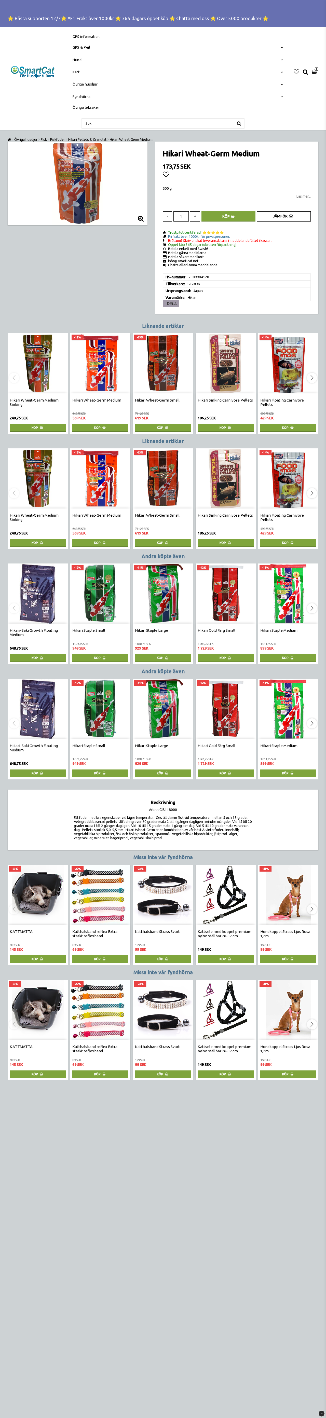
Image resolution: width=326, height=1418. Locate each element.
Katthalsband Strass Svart (157, 931)
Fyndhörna (82, 97)
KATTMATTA (21, 931)
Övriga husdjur (85, 84)
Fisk (44, 139)
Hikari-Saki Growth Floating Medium (34, 632)
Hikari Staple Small (88, 630)
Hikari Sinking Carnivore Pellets (225, 400)
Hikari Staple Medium (278, 630)
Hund (77, 60)
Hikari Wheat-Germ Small (157, 400)
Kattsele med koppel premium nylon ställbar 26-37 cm (224, 933)
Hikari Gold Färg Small (216, 630)
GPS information (86, 37)
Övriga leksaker (86, 107)
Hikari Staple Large (151, 630)
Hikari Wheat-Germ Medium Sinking (34, 402)
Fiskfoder (57, 139)
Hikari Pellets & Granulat (87, 139)
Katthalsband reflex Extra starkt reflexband (94, 933)
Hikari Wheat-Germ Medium (131, 139)
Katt (76, 72)
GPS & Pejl (81, 47)
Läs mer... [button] (303, 196)
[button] (296, 72)
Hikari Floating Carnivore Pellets (282, 402)
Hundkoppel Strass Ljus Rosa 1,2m (285, 933)
